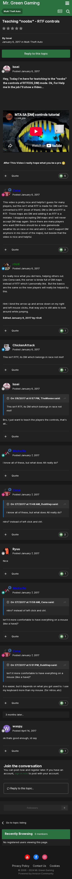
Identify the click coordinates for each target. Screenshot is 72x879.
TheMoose (47, 398)
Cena (44, 602)
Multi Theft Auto (33, 41)
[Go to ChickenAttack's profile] (6, 347)
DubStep (46, 504)
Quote (15, 175)
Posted (26, 71)
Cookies (55, 865)
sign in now (21, 773)
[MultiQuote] (5, 176)
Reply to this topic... (22, 788)
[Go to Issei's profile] (6, 69)
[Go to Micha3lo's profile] (6, 453)
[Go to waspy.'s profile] (6, 728)
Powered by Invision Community (36, 873)
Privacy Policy (20, 865)
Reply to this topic (36, 53)
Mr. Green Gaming (21, 3)
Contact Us (39, 865)
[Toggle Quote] (8, 398)
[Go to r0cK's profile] (6, 266)
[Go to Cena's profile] (6, 192)
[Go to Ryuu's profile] (6, 551)
